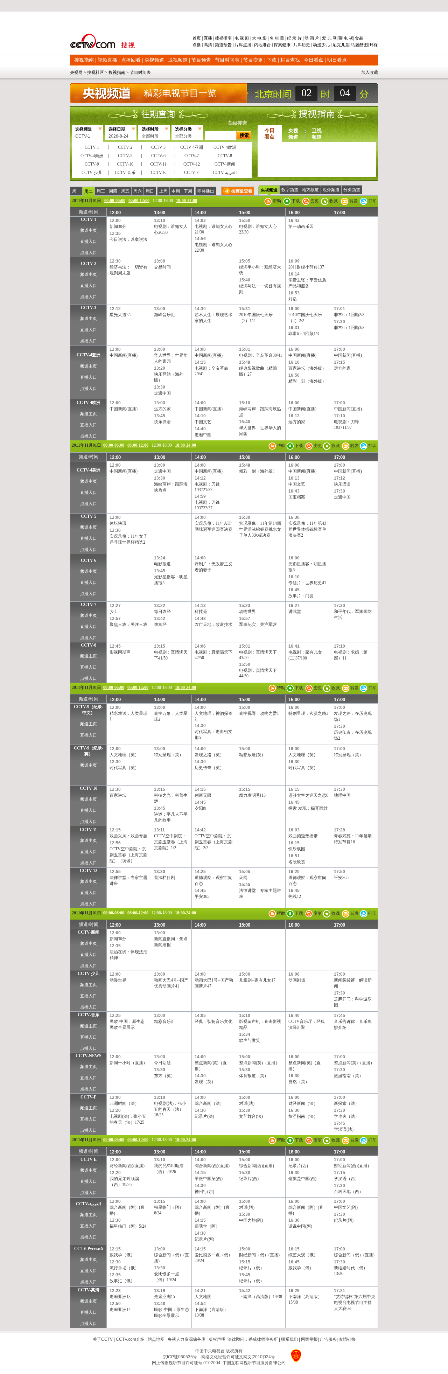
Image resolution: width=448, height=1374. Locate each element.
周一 (76, 191)
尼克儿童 (340, 44)
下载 (271, 60)
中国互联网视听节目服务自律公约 (254, 1362)
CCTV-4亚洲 (88, 355)
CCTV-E (88, 1159)
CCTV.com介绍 (130, 1339)
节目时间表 (227, 60)
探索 (278, 44)
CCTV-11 (88, 829)
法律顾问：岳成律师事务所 (252, 1339)
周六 (137, 191)
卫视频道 (178, 60)
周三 (101, 191)
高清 (208, 44)
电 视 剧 (241, 38)
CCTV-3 (88, 307)
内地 (258, 44)
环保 (373, 44)
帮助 (276, 200)
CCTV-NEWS (89, 1055)
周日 (150, 191)
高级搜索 (237, 123)
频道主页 (88, 230)
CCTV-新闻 (88, 932)
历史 (306, 44)
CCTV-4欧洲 (88, 402)
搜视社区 (95, 72)
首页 (197, 38)
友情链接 (347, 1339)
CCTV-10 (88, 788)
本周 (176, 191)
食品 (358, 38)
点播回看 (131, 60)
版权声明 (217, 1339)
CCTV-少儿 (88, 973)
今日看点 (313, 60)
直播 (208, 38)
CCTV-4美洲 (88, 470)
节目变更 (253, 60)
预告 (227, 44)
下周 (188, 191)
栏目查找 (290, 60)
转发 (353, 200)
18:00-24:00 (186, 200)
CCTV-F (88, 1097)
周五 (125, 191)
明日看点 (337, 60)
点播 (197, 44)
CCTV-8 (88, 645)
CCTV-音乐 (88, 1014)
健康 (286, 44)
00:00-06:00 (114, 200)
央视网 (76, 72)
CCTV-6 (88, 560)
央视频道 (154, 60)
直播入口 (88, 241)
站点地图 (156, 1339)
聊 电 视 (345, 38)
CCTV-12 (88, 870)
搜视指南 (223, 38)
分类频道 (351, 189)
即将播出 (205, 191)
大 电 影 (259, 38)
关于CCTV (103, 1339)
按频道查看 (241, 191)
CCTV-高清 (88, 1290)
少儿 (325, 44)
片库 (238, 44)
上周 (163, 191)
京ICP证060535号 (180, 1356)
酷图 (363, 44)
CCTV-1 (88, 219)
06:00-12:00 (138, 200)
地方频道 (310, 189)
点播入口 (88, 252)
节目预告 (201, 60)
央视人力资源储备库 (186, 1339)
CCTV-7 (88, 604)
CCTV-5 (88, 516)
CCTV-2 (88, 263)
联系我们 (289, 1339)
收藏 (333, 200)
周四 (113, 191)
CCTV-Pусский (88, 1248)
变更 (314, 200)
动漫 (317, 44)
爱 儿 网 (329, 38)
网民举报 (309, 1339)
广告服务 (328, 1339)
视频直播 (107, 60)
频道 (219, 44)
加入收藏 (369, 72)
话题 (355, 44)
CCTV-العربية (88, 1203)
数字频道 (289, 189)
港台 (266, 44)
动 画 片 (311, 38)
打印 (372, 200)
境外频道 (331, 189)
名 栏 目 (276, 38)
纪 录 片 (294, 38)
